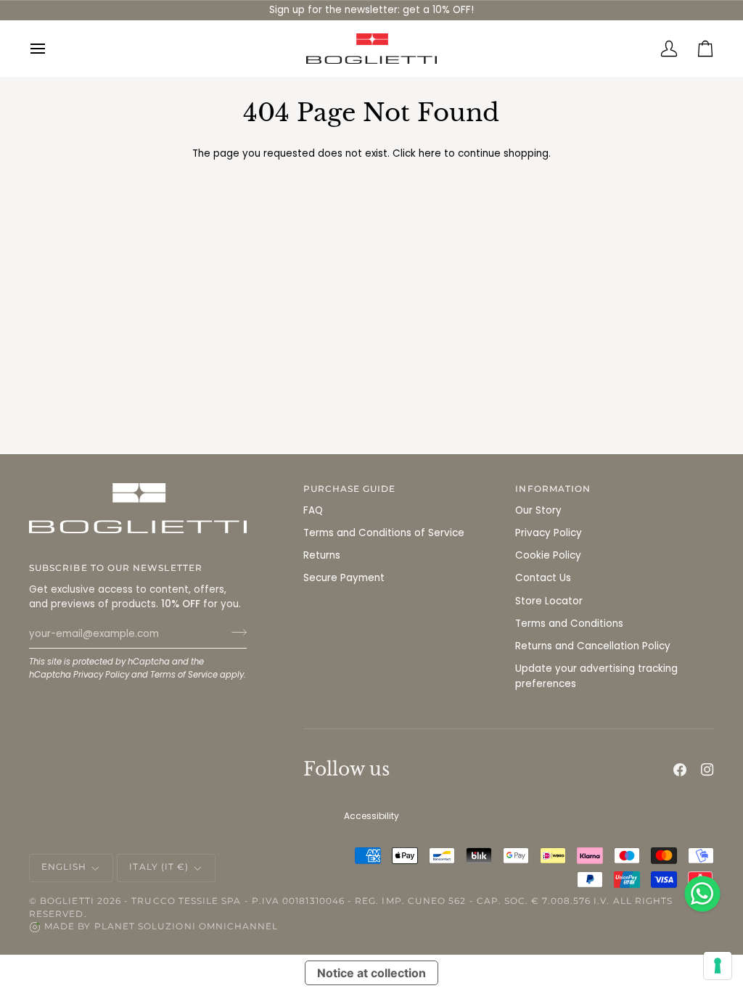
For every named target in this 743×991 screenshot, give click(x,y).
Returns (321, 555)
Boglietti (67, 901)
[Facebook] (679, 769)
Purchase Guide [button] (349, 489)
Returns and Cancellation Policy (592, 646)
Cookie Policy (548, 555)
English (63, 867)
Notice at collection (371, 973)
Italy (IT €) (159, 867)
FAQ (313, 510)
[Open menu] (47, 48)
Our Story (538, 510)
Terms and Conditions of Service (383, 533)
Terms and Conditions (569, 623)
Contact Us (543, 578)
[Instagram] (707, 769)
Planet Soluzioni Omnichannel (186, 926)
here (430, 153)
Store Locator (549, 601)
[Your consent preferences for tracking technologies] (717, 965)
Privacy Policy (101, 674)
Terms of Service (184, 674)
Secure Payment (344, 578)
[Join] (235, 631)
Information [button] (553, 489)
